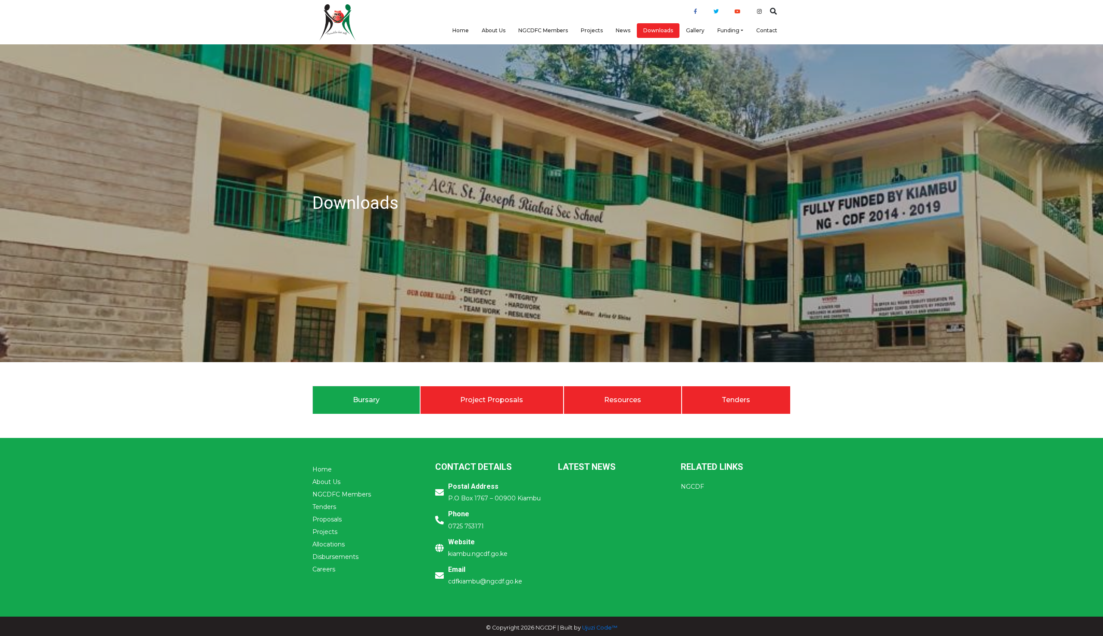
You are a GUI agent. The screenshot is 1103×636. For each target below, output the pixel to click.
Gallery (695, 30)
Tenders (324, 507)
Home (460, 30)
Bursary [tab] (366, 400)
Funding (728, 30)
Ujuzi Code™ (599, 627)
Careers (323, 569)
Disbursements (335, 557)
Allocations (328, 544)
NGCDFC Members (543, 30)
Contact (766, 30)
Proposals (327, 519)
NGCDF (692, 486)
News (623, 30)
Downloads (658, 30)
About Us (493, 30)
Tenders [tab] (736, 400)
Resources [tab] (622, 400)
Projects (592, 30)
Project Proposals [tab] (491, 400)
